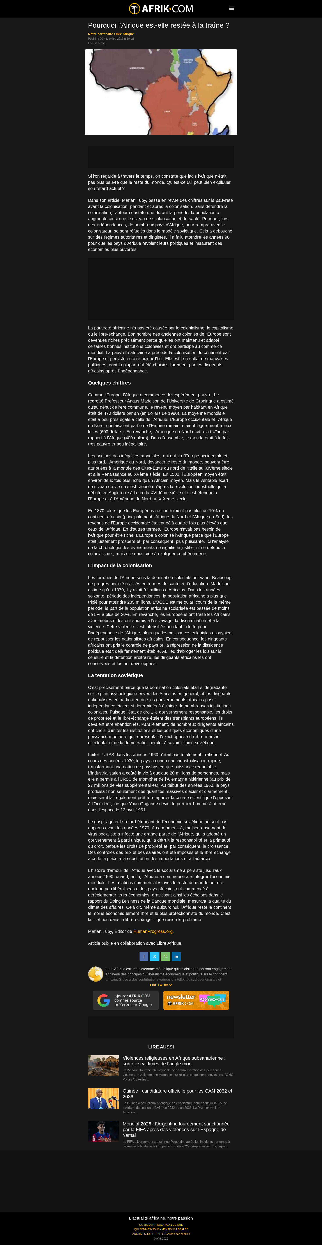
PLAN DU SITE (174, 1224)
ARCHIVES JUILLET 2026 (148, 1234)
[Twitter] (154, 956)
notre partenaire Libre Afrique (111, 34)
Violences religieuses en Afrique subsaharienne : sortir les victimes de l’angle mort (174, 1060)
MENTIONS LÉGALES (175, 1229)
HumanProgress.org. (153, 931)
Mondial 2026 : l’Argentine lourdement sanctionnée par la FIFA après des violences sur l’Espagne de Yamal (176, 1129)
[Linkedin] (176, 956)
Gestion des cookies (178, 1234)
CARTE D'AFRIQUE (151, 1224)
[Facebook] (144, 956)
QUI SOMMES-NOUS (146, 1229)
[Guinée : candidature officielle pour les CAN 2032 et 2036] (103, 1098)
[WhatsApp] (165, 956)
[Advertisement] (161, 157)
